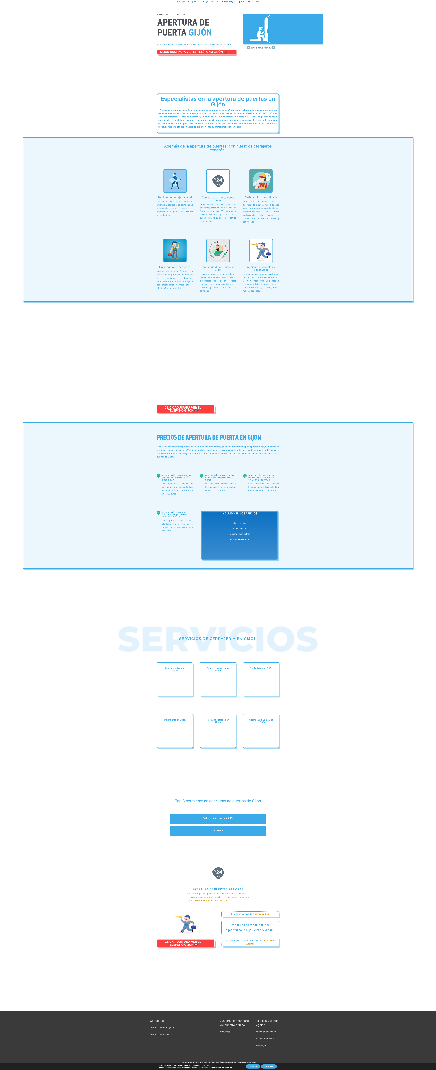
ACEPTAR (253, 1066)
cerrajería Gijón (262, 914)
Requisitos (225, 1032)
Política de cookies (264, 1038)
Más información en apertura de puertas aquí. (250, 927)
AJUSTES (228, 1067)
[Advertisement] (218, 77)
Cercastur (218, 830)
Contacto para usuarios (161, 1034)
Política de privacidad (265, 1032)
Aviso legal (260, 1045)
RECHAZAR (269, 1066)
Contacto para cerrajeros (162, 1027)
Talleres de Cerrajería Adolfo (218, 818)
